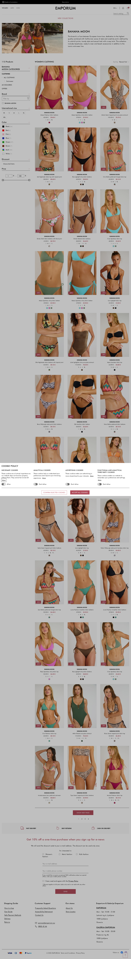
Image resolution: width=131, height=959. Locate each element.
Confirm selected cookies (54, 492)
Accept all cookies (80, 492)
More (4, 480)
